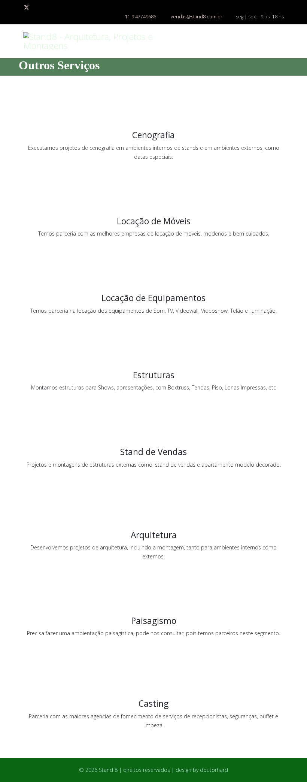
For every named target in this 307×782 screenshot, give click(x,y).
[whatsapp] (36, 7)
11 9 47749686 (140, 16)
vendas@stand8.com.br (196, 16)
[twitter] (26, 7)
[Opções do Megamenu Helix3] (281, 40)
